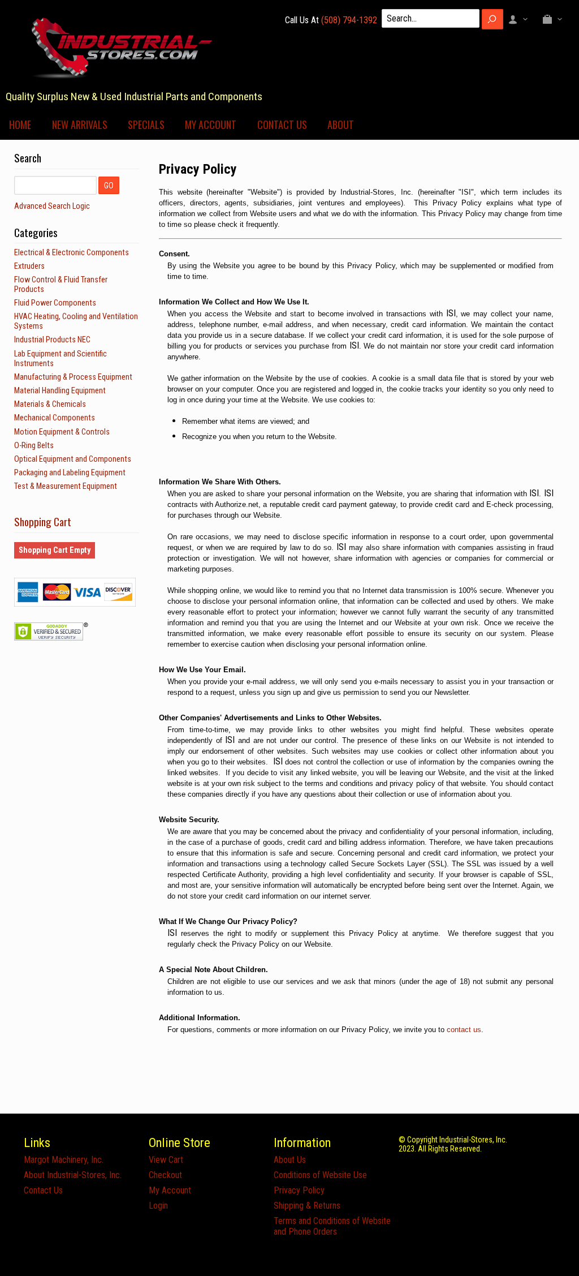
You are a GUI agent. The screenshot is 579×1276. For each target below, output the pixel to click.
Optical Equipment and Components (72, 459)
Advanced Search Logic (52, 206)
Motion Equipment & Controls (62, 432)
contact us (464, 1029)
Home (20, 124)
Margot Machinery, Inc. (63, 1159)
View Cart (166, 1159)
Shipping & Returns (307, 1205)
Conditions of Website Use (320, 1175)
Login (158, 1205)
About (340, 124)
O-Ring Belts (34, 445)
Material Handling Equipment (60, 391)
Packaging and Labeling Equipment (70, 473)
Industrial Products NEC (52, 340)
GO (109, 186)
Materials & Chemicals (50, 404)
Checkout (165, 1175)
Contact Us (282, 124)
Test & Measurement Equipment (65, 486)
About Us (290, 1159)
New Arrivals (79, 124)
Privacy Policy (299, 1190)
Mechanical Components (54, 418)
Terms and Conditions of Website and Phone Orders (332, 1226)
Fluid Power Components (55, 303)
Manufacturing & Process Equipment (73, 377)
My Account (210, 124)
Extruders (29, 266)
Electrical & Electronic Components (71, 252)
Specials (146, 124)
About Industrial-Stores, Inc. (73, 1175)
